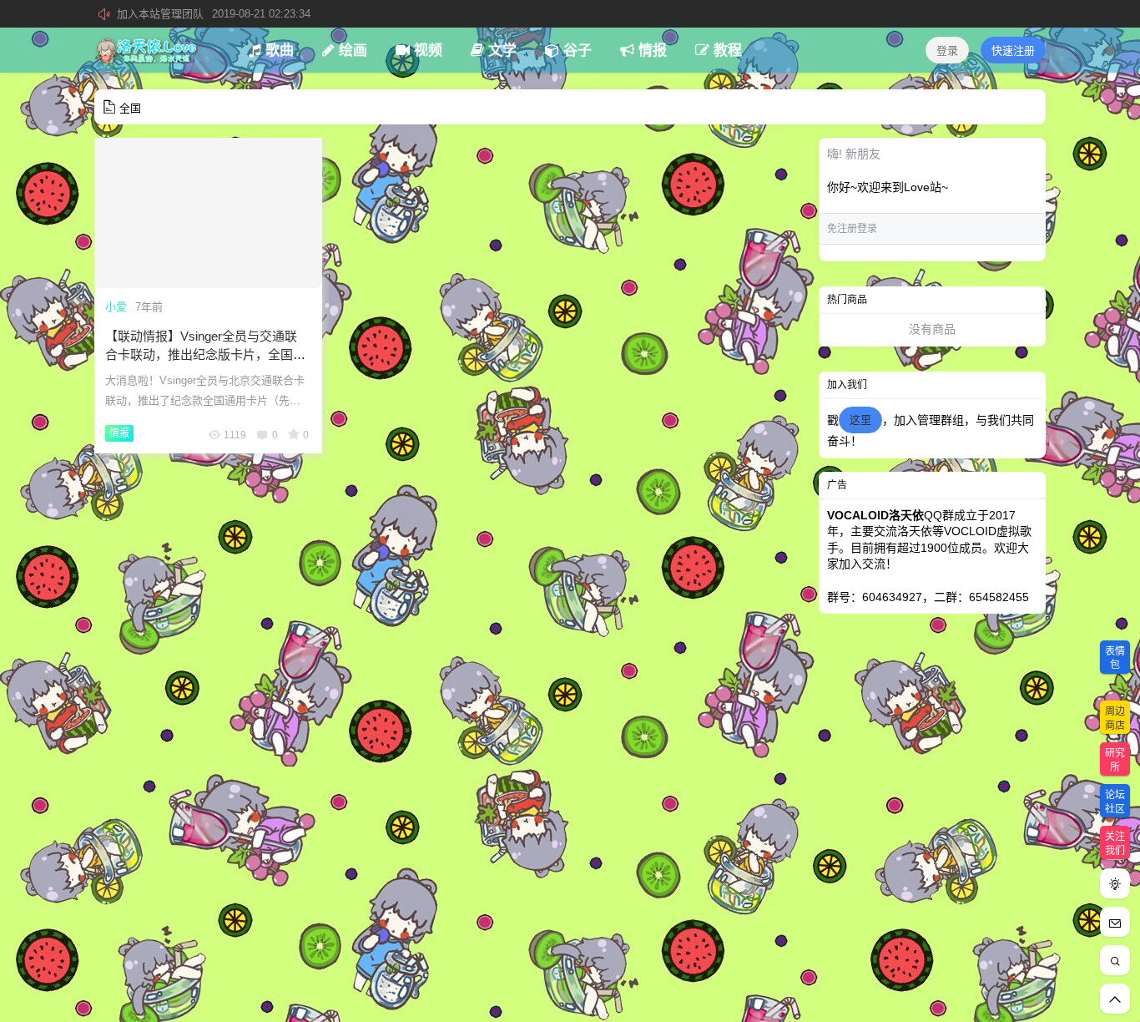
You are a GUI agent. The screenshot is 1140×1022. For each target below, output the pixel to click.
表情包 (1115, 658)
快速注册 (1013, 50)
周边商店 (1115, 718)
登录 (947, 50)
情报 (119, 433)
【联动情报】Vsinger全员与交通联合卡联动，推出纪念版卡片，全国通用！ (205, 354)
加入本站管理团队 (213, 13)
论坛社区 (1115, 802)
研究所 (1115, 760)
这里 (860, 419)
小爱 (116, 307)
